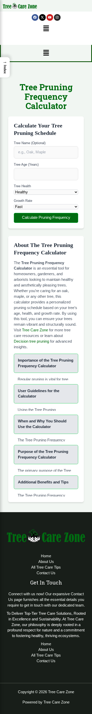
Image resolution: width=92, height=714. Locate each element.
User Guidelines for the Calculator (38, 394)
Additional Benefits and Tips (43, 482)
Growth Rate (23, 201)
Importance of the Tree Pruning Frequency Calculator (45, 363)
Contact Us (46, 573)
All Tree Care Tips (46, 567)
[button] (46, 29)
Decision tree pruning (31, 341)
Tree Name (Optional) (29, 143)
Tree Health (22, 186)
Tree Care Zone (35, 330)
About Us (46, 562)
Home (46, 556)
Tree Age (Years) (26, 164)
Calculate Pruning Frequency (46, 217)
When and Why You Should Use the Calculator (42, 424)
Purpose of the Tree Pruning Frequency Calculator (43, 454)
